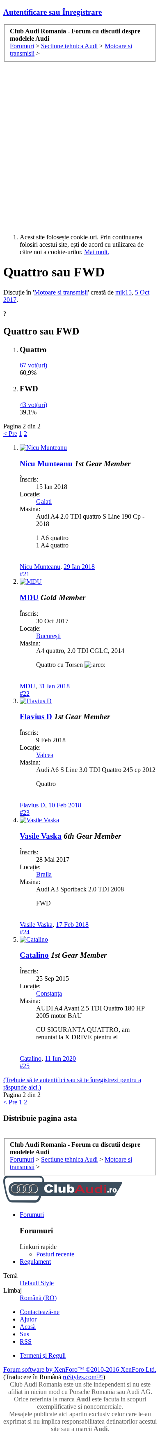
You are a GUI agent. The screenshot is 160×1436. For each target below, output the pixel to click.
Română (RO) (38, 1297)
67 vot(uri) (33, 365)
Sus (24, 1334)
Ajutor (28, 1319)
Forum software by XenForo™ (79, 1369)
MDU (29, 597)
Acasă (28, 1326)
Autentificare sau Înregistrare (52, 12)
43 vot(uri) (33, 404)
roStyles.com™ (83, 1376)
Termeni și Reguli (43, 1355)
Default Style (37, 1282)
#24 (25, 932)
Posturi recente (55, 1254)
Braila (44, 874)
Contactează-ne (39, 1311)
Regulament (35, 1261)
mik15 (123, 292)
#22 (25, 693)
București (48, 635)
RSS (26, 1341)
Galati (44, 501)
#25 (25, 1065)
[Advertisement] (80, 146)
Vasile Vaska (41, 836)
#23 (25, 812)
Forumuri (32, 1214)
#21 (25, 574)
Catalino (34, 955)
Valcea (44, 754)
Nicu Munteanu (46, 463)
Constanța (49, 993)
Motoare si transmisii (61, 292)
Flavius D (36, 716)
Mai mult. (96, 251)
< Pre (10, 433)
